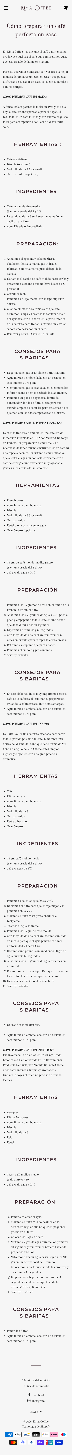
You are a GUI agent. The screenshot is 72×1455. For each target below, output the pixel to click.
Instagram (38, 1401)
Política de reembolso (36, 1386)
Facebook (38, 1395)
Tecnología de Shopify (36, 1426)
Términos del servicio (36, 1380)
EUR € (34, 1411)
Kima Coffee (41, 1421)
